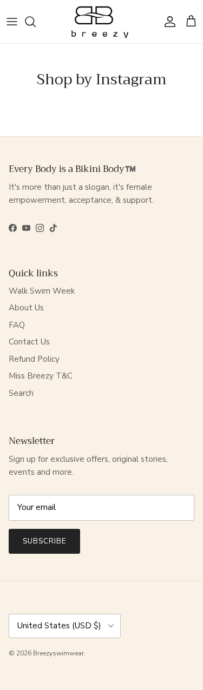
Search (21, 393)
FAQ (17, 325)
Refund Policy (34, 359)
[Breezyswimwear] (101, 21)
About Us (26, 307)
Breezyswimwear (58, 653)
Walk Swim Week (42, 291)
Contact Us (29, 341)
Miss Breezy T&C (41, 375)
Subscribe (44, 541)
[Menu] (12, 22)
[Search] (36, 22)
